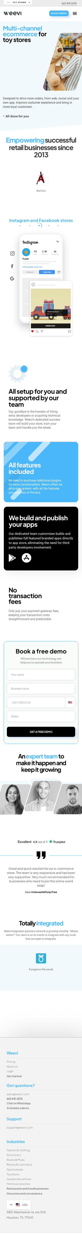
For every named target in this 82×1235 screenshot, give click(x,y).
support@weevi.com (20, 1127)
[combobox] (70, 702)
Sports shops (15, 1169)
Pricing (11, 1061)
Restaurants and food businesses (28, 1188)
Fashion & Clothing (18, 1150)
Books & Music (16, 1159)
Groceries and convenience (24, 1193)
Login (10, 1071)
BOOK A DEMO (59, 13)
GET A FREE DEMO (41, 731)
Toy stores (13, 1174)
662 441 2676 (69, 3)
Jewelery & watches (19, 1179)
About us (12, 1066)
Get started (14, 1076)
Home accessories (18, 1183)
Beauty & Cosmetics (19, 1164)
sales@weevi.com (18, 1094)
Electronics (14, 1155)
